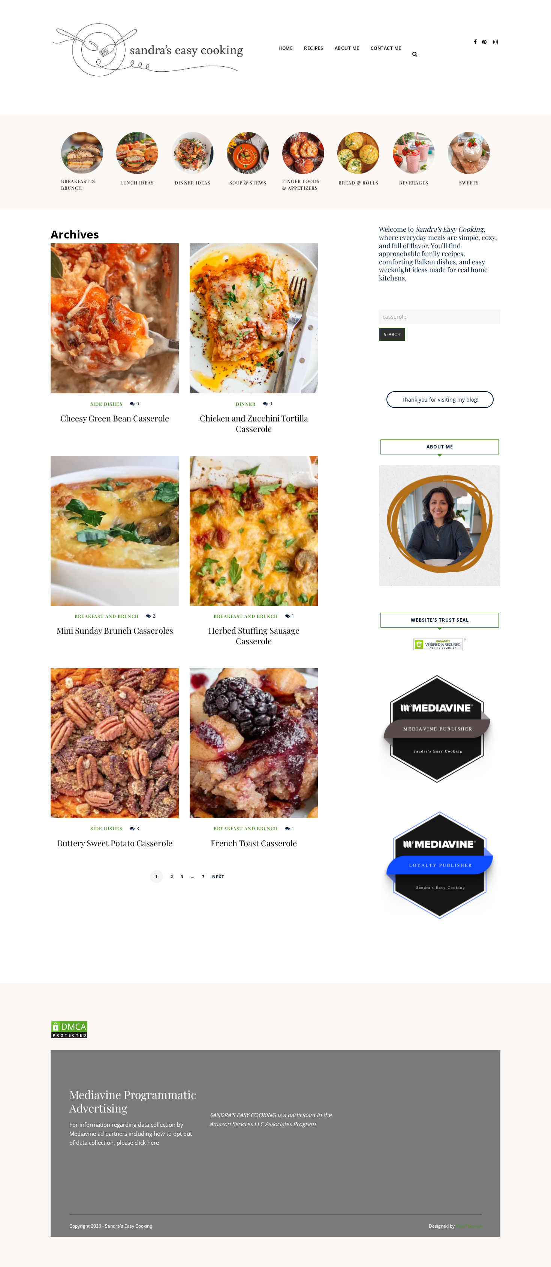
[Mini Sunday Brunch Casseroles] (115, 531)
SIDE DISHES (106, 404)
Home (285, 48)
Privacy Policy (400, 76)
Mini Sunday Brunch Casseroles (115, 630)
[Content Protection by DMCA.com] (69, 1037)
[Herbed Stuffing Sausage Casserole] (254, 531)
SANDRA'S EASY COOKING (243, 1115)
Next (218, 876)
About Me (347, 48)
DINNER (323, 90)
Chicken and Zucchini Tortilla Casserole (254, 423)
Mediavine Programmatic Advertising (132, 1101)
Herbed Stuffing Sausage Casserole (253, 635)
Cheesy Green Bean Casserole (114, 418)
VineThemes (469, 1226)
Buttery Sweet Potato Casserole (114, 843)
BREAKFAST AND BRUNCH (342, 105)
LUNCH (322, 76)
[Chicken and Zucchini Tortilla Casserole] (254, 318)
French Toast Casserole (254, 843)
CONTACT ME (386, 48)
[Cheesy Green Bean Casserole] (115, 318)
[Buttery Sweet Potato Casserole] (115, 743)
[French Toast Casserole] (254, 743)
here (153, 1142)
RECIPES (313, 48)
